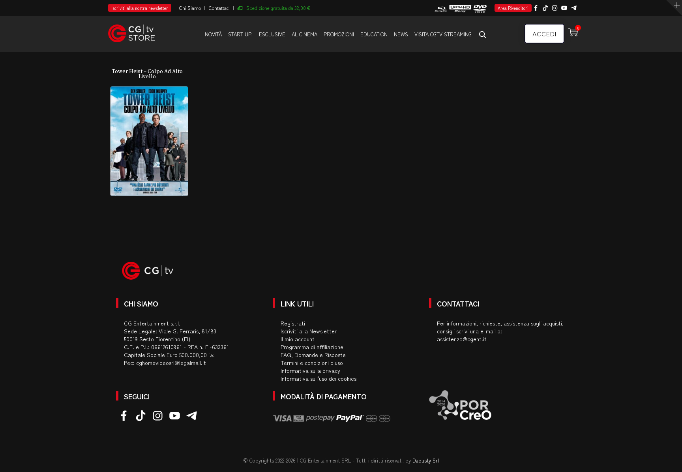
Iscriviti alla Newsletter (309, 331)
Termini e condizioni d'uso (312, 363)
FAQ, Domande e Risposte (313, 355)
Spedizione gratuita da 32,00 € (278, 7)
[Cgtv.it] (131, 30)
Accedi (544, 33)
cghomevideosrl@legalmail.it (171, 363)
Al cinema (304, 34)
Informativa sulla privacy (310, 370)
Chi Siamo (190, 7)
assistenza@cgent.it (462, 339)
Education (374, 34)
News (401, 34)
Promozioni (339, 34)
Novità (213, 34)
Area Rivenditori (513, 8)
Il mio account (298, 339)
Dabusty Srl (425, 460)
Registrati (293, 323)
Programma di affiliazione (312, 347)
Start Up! (240, 34)
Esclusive (272, 34)
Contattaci (219, 7)
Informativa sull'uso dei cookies (318, 378)
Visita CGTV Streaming (443, 34)
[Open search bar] (483, 34)
